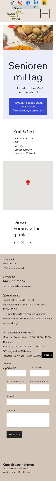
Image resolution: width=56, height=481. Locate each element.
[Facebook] (28, 2)
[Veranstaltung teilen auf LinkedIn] (30, 243)
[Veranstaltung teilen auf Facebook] (14, 243)
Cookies (7, 363)
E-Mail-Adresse (15, 381)
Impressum (9, 368)
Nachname (36, 367)
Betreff (11, 396)
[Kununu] (44, 2)
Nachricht (12, 410)
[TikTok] (12, 2)
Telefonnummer (39, 381)
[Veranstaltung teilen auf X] (22, 243)
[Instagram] (20, 2)
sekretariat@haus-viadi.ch (17, 286)
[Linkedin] (36, 2)
